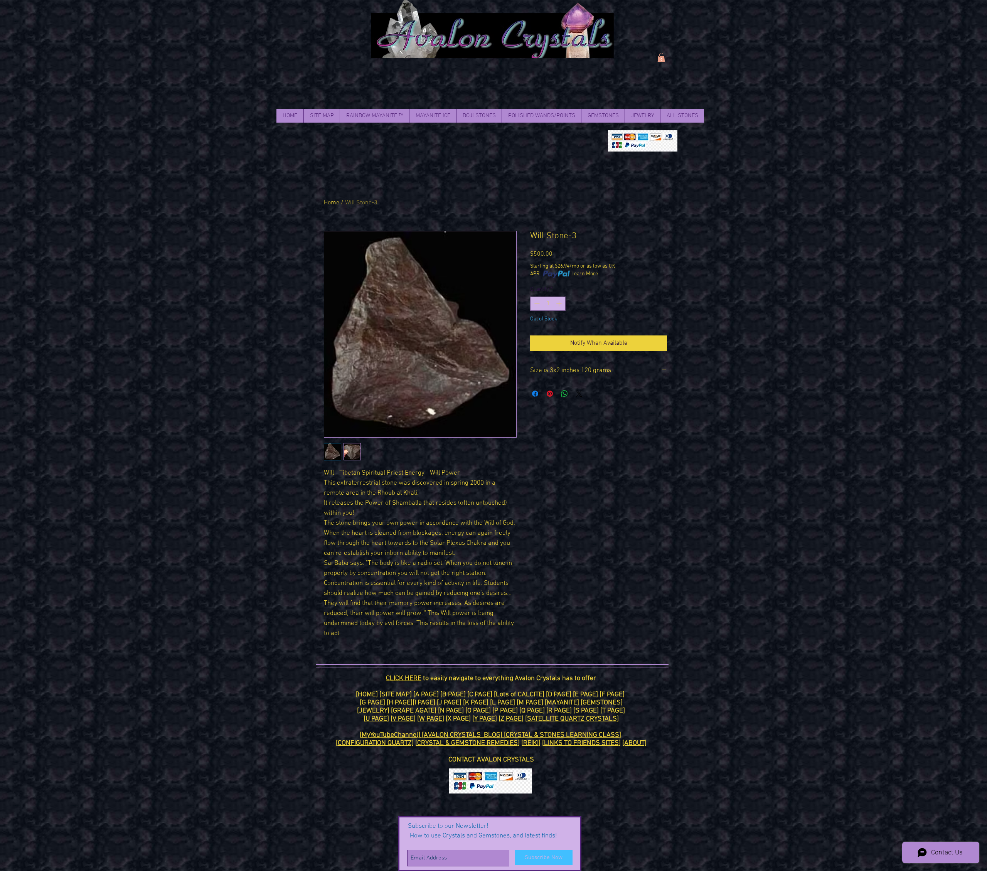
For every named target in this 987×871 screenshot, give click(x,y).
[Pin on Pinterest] (549, 393)
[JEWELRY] (373, 711)
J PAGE (449, 703)
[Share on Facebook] (535, 393)
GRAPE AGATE (414, 711)
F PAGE (612, 695)
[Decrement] (536, 303)
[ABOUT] (634, 743)
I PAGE (423, 703)
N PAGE (451, 711)
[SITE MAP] (395, 695)
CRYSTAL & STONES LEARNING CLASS (562, 735)
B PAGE (453, 695)
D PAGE (558, 695)
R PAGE (559, 711)
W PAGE (430, 719)
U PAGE (376, 719)
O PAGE (478, 711)
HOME (367, 695)
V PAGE (403, 719)
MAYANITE (562, 703)
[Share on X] (579, 393)
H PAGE (400, 703)
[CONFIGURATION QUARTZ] (375, 743)
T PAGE (612, 711)
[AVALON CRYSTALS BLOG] (463, 735)
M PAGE (530, 703)
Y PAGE (484, 719)
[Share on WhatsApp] (564, 393)
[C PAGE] (479, 695)
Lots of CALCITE (519, 695)
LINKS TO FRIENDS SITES (581, 743)
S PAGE (586, 711)
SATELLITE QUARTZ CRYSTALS (572, 719)
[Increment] (559, 303)
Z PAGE (511, 719)
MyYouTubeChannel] (392, 735)
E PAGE (585, 695)
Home (331, 203)
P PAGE (505, 711)
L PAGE (502, 703)
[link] (661, 57)
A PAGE (426, 695)
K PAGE (476, 703)
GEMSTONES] (603, 703)
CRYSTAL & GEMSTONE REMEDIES (467, 743)
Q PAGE (532, 711)
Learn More (584, 274)
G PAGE (372, 703)
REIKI (531, 743)
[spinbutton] (548, 303)
